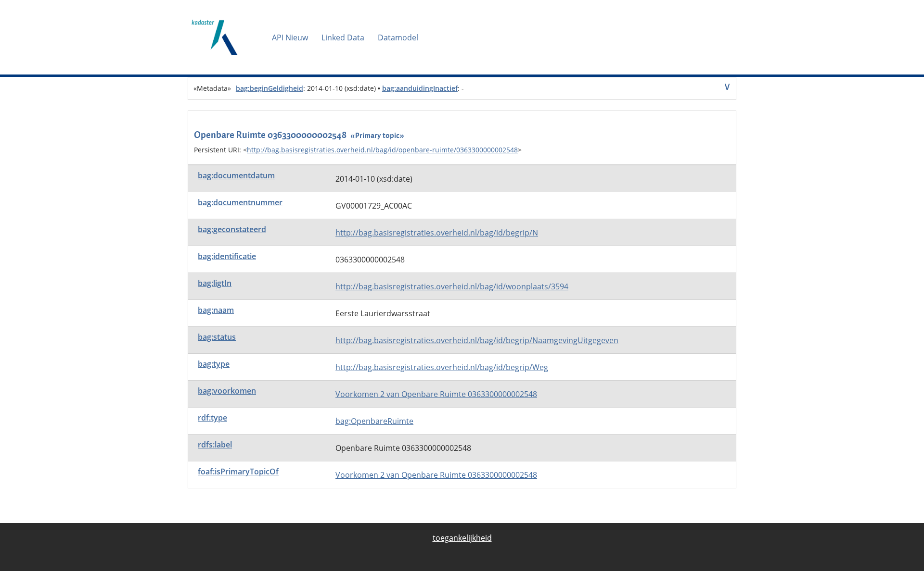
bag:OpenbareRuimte (374, 421)
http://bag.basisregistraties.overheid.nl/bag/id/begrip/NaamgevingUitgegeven (476, 340)
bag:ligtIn (214, 283)
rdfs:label (215, 444)
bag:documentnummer (240, 202)
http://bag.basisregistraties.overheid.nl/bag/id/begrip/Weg (441, 367)
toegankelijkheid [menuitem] (462, 538)
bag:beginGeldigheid (269, 88)
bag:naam (216, 310)
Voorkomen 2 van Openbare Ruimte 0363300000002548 (436, 394)
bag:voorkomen (227, 390)
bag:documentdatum (236, 175)
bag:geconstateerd (232, 229)
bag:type (214, 364)
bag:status (217, 337)
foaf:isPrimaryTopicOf (238, 471)
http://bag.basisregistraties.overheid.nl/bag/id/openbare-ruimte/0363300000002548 (382, 149)
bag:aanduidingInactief (420, 88)
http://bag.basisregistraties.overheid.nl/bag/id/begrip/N (436, 232)
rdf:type (212, 417)
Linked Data (342, 37)
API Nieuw (290, 37)
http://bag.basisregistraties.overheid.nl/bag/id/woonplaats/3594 (451, 286)
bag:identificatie (227, 256)
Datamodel (398, 37)
